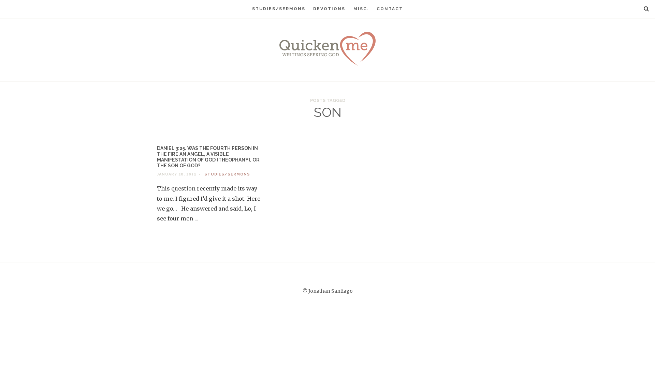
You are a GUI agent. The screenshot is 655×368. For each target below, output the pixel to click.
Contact (390, 8)
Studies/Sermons (278, 8)
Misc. (361, 8)
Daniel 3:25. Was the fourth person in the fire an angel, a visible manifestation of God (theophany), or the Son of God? (208, 156)
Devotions (329, 8)
